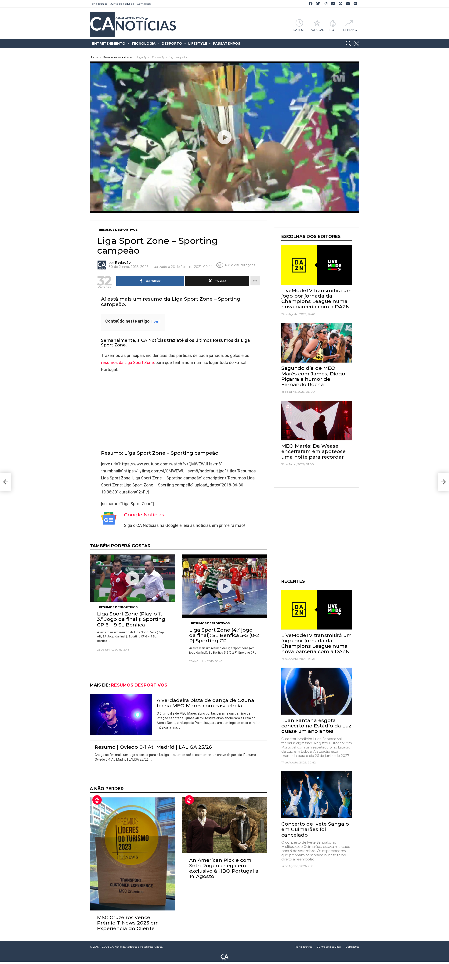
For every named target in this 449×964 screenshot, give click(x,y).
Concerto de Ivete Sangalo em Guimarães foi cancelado (315, 829)
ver (156, 322)
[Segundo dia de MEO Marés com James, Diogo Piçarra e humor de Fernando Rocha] (316, 343)
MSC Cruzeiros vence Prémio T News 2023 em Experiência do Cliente (128, 922)
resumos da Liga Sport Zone (127, 362)
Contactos (144, 3)
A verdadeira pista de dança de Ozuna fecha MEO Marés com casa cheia (205, 703)
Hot (333, 29)
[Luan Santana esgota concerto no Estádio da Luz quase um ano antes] (316, 691)
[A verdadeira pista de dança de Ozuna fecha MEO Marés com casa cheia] (121, 714)
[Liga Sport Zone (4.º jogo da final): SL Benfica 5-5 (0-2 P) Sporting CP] (224, 586)
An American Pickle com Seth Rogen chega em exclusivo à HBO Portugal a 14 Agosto (223, 868)
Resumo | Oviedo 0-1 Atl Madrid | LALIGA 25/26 (153, 747)
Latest (299, 29)
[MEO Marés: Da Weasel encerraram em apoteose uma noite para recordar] (316, 420)
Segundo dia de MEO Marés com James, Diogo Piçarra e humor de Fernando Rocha (313, 376)
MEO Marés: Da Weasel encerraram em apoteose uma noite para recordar (313, 451)
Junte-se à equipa (122, 3)
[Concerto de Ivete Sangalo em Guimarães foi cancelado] (316, 794)
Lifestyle (197, 43)
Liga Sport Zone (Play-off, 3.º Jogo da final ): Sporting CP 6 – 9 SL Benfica (131, 619)
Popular (317, 29)
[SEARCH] (348, 43)
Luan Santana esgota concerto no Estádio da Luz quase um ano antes (316, 725)
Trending (349, 29)
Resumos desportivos (118, 607)
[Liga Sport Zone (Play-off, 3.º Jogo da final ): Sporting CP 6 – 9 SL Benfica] (132, 578)
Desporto (172, 43)
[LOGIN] (356, 43)
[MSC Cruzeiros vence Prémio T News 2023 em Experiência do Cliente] (132, 853)
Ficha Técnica (99, 3)
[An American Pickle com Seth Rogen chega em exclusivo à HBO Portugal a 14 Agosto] (224, 825)
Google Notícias (144, 515)
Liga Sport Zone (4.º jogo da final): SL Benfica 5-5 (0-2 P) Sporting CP (224, 635)
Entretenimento (108, 43)
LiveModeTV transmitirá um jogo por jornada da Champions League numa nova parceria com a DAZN (316, 299)
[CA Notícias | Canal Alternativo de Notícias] (224, 957)
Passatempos (226, 43)
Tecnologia (143, 43)
